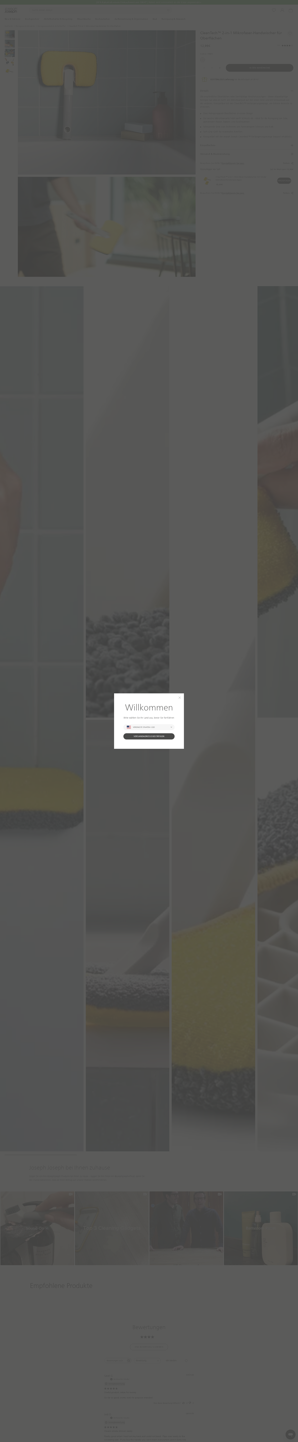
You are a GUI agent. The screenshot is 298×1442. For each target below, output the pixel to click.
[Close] (179, 697)
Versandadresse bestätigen (149, 736)
